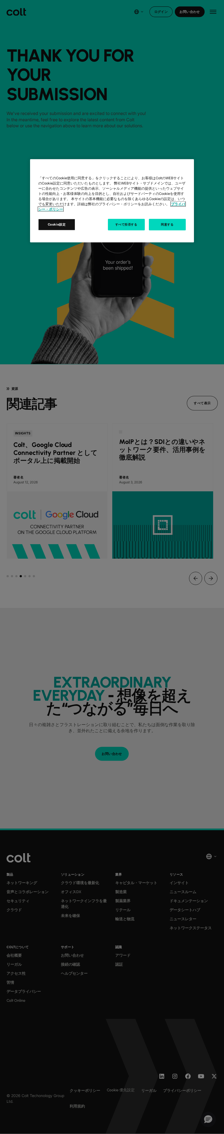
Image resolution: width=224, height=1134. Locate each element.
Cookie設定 (57, 224)
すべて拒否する (126, 224)
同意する (167, 224)
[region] (112, 200)
